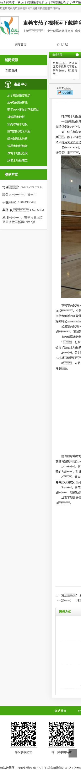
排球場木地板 (16, 117)
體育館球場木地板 (19, 131)
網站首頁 (20, 44)
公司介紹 (62, 44)
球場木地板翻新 (17, 146)
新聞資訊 (11, 70)
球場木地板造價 (17, 153)
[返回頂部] (73, 753)
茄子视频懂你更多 (19, 95)
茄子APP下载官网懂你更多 (50, 768)
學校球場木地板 (17, 138)
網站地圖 (6, 768)
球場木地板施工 (17, 160)
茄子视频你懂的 (22, 768)
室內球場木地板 (17, 124)
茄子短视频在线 (17, 102)
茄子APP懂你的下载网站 (23, 109)
